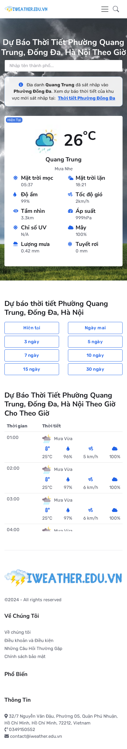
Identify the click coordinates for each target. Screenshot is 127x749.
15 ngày (31, 369)
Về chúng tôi (17, 632)
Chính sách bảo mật (24, 656)
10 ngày (95, 355)
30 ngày (95, 369)
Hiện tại (31, 327)
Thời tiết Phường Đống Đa (86, 98)
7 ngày (32, 355)
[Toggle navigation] (104, 9)
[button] (116, 9)
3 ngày (31, 341)
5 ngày (95, 341)
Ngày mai (95, 327)
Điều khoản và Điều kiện (28, 640)
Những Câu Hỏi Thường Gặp (33, 648)
